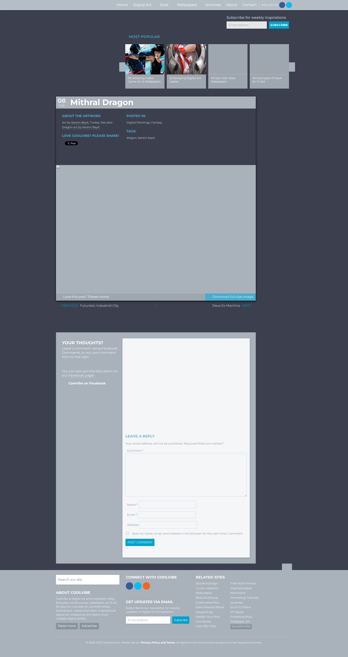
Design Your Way (208, 616)
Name (132, 504)
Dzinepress (203, 621)
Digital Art (142, 5)
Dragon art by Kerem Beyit (81, 127)
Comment (135, 450)
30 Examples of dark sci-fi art (267, 79)
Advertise (89, 626)
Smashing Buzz (241, 616)
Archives (213, 5)
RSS (146, 586)
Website (133, 525)
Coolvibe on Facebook (87, 383)
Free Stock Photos (243, 583)
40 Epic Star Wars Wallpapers (223, 79)
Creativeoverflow (207, 602)
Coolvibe (77, 5)
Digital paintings (138, 122)
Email (132, 515)
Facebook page (80, 376)
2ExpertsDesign (207, 583)
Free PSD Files (206, 626)
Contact (249, 5)
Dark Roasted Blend (210, 607)
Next (292, 67)
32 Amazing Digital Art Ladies (185, 79)
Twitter (289, 5)
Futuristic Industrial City (99, 306)
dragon (131, 138)
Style (164, 5)
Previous (122, 67)
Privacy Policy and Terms (158, 642)
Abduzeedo (204, 593)
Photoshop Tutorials (244, 597)
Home (122, 5)
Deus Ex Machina (226, 306)
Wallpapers (187, 5)
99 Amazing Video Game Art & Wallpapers (144, 79)
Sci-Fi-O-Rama (240, 607)
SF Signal (236, 612)
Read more (67, 626)
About (231, 5)
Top (287, 567)
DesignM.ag (204, 612)
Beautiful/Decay (207, 597)
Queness (236, 602)
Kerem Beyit (80, 122)
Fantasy (156, 122)
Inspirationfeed (241, 588)
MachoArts (238, 593)
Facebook (282, 5)
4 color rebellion (207, 588)
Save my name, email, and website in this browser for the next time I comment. (187, 533)
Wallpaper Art (240, 621)
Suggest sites (241, 626)
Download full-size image (232, 297)
